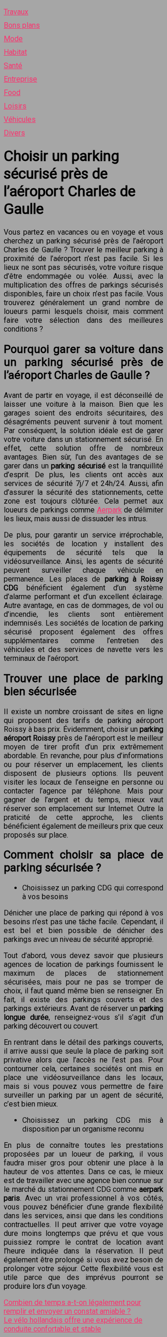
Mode (13, 38)
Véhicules (20, 119)
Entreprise (20, 79)
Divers (14, 132)
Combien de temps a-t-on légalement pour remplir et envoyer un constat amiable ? (72, 1307)
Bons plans (22, 25)
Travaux (16, 11)
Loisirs (15, 106)
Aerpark (109, 509)
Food (12, 92)
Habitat (15, 52)
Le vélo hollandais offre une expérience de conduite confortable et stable (73, 1324)
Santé (13, 65)
